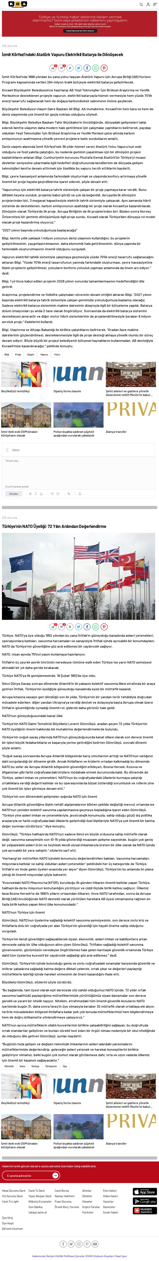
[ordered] (52, 493)
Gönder (13, 493)
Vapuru (44, 354)
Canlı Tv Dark (37, 1190)
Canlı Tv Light (10, 1201)
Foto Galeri (110, 1190)
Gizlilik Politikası (65, 1256)
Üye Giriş (7, 1217)
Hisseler (87, 1201)
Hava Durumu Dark (13, 1190)
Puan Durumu (63, 1201)
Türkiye (35, 1066)
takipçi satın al (38, 1212)
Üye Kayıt (8, 1223)
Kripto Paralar (91, 1207)
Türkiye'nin (51, 1066)
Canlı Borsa (62, 1190)
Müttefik (9, 1066)
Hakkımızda (38, 1256)
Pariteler (87, 1212)
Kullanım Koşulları (104, 1256)
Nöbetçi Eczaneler (40, 1201)
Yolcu (57, 354)
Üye (65, 1066)
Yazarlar (108, 1201)
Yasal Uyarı (121, 1256)
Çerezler (80, 1256)
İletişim (51, 1256)
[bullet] (57, 493)
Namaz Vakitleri (64, 1196)
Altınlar (87, 1190)
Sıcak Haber (110, 1212)
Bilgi (6, 354)
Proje (18, 354)
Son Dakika (35, 1207)
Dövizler (87, 1196)
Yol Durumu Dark (12, 1196)
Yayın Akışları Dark (40, 1196)
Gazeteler (109, 1207)
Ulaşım (30, 354)
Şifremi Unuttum (12, 1228)
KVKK (89, 1256)
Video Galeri (110, 1196)
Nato (22, 1066)
